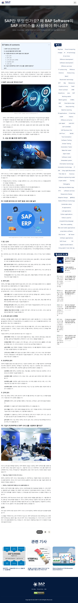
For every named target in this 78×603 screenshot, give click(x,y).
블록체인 (72, 197)
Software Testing (66, 140)
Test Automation (66, 137)
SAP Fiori (62, 133)
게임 (64, 83)
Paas (60, 106)
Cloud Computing (70, 49)
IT (74, 167)
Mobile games (63, 100)
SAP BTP (71, 123)
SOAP (61, 116)
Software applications (66, 238)
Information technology (67, 164)
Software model (66, 157)
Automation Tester (66, 147)
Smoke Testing (66, 143)
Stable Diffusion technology (66, 201)
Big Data (60, 49)
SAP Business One (66, 130)
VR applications (62, 113)
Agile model (66, 153)
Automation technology (65, 167)
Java (68, 93)
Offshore (72, 69)
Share (40, 532)
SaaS (72, 86)
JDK (59, 170)
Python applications (66, 214)
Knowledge (20, 30)
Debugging (66, 184)
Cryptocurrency (63, 86)
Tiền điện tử (62, 174)
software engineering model (66, 177)
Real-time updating (66, 224)
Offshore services (66, 66)
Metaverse (71, 83)
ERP (60, 103)
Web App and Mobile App (66, 187)
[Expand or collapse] (49, 45)
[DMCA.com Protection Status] (39, 593)
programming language (66, 221)
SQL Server (62, 234)
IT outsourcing (62, 69)
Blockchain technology (66, 79)
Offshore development (66, 59)
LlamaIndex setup (66, 204)
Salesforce (61, 93)
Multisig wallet (66, 96)
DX (72, 241)
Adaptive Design (63, 197)
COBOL (72, 100)
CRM (72, 89)
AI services (66, 56)
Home (14, 30)
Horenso (71, 174)
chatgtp (60, 52)
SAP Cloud (63, 241)
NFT (59, 83)
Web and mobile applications (66, 227)
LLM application (66, 211)
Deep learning (70, 106)
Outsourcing (70, 73)
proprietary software (66, 231)
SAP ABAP (62, 123)
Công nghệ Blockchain (68, 170)
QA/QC (72, 133)
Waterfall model (66, 150)
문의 (45, 589)
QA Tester (71, 234)
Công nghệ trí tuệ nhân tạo (66, 248)
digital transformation (66, 244)
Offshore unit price (66, 120)
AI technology (71, 52)
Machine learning (66, 110)
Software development (66, 63)
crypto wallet (62, 180)
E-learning (72, 113)
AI (64, 52)
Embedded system (66, 160)
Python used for (66, 217)
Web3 (66, 76)
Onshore (61, 73)
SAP (73, 93)
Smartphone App (69, 103)
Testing (72, 180)
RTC (59, 190)
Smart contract (63, 89)
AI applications (66, 207)
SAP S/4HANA (66, 126)
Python (71, 116)
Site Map (34, 589)
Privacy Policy (40, 589)
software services (69, 190)
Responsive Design (66, 194)
